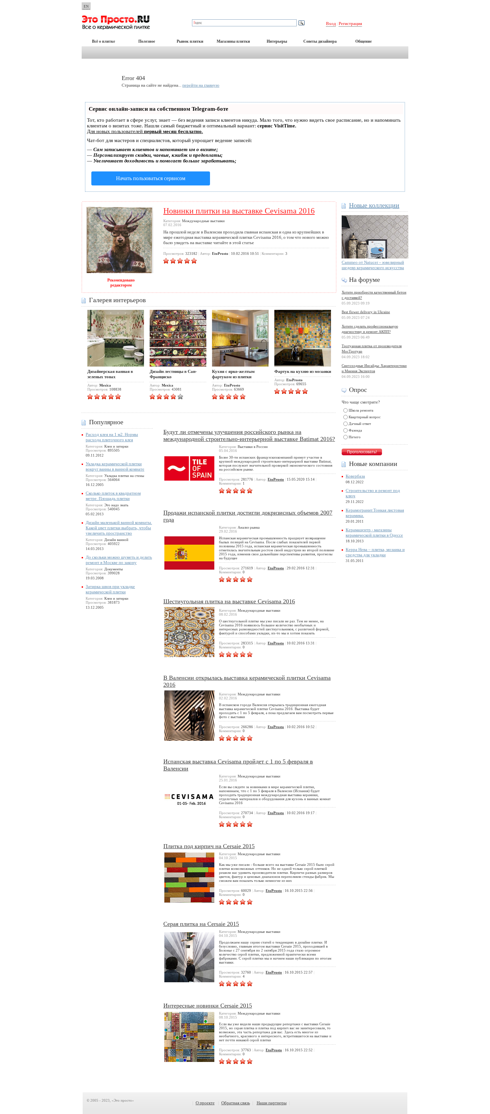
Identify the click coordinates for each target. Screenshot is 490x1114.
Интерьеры (277, 41)
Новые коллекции (374, 205)
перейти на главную (200, 85)
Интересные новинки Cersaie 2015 (207, 1005)
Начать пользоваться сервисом (150, 178)
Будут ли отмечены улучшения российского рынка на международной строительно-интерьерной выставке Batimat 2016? (249, 435)
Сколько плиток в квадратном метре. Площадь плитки (113, 496)
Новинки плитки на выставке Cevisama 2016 (239, 210)
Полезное (146, 41)
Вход (331, 23)
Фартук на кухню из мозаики (302, 371)
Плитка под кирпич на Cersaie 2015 (209, 846)
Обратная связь (235, 1102)
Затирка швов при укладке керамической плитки (110, 589)
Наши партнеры (272, 1102)
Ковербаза (355, 476)
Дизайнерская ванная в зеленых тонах (110, 374)
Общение (363, 41)
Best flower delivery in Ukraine (366, 312)
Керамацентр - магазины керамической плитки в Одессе (374, 532)
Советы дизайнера (320, 41)
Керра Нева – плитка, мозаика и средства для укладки (375, 552)
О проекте (205, 1102)
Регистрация (350, 23)
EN (86, 6)
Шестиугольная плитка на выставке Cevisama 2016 (229, 601)
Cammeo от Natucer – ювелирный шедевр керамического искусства (373, 265)
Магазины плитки (233, 41)
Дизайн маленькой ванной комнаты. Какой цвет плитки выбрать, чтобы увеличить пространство (119, 528)
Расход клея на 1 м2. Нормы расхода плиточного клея (112, 437)
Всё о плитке (103, 41)
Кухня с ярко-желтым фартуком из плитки (233, 374)
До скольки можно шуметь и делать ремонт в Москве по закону (119, 560)
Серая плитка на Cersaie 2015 (201, 924)
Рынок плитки (190, 41)
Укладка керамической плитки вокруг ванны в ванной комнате (115, 466)
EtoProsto (276, 479)
